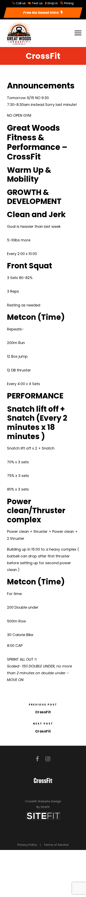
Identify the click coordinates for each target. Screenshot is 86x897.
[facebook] (37, 759)
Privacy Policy (27, 845)
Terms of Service (56, 845)
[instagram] (47, 759)
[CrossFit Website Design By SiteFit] (43, 816)
